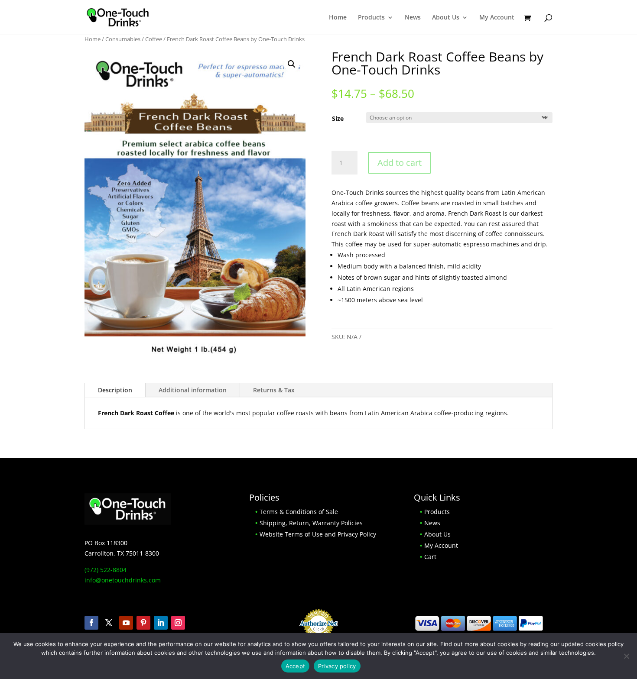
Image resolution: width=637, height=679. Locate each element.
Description (115, 390)
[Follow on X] (109, 623)
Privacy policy (337, 666)
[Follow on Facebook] (91, 623)
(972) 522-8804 (105, 570)
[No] (626, 656)
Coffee (153, 39)
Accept (296, 666)
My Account (496, 17)
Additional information (193, 390)
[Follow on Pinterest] (143, 623)
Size (338, 118)
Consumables (122, 39)
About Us (445, 17)
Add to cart (399, 162)
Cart (430, 557)
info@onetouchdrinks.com (122, 580)
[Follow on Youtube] (126, 623)
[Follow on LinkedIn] (161, 623)
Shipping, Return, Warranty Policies (311, 523)
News (413, 17)
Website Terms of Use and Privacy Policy (318, 534)
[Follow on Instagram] (178, 623)
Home (338, 17)
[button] (291, 64)
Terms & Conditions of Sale (299, 512)
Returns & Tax (274, 390)
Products (371, 17)
